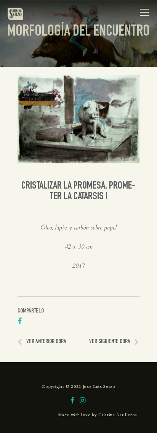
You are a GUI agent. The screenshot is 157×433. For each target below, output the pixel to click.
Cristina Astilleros (117, 415)
